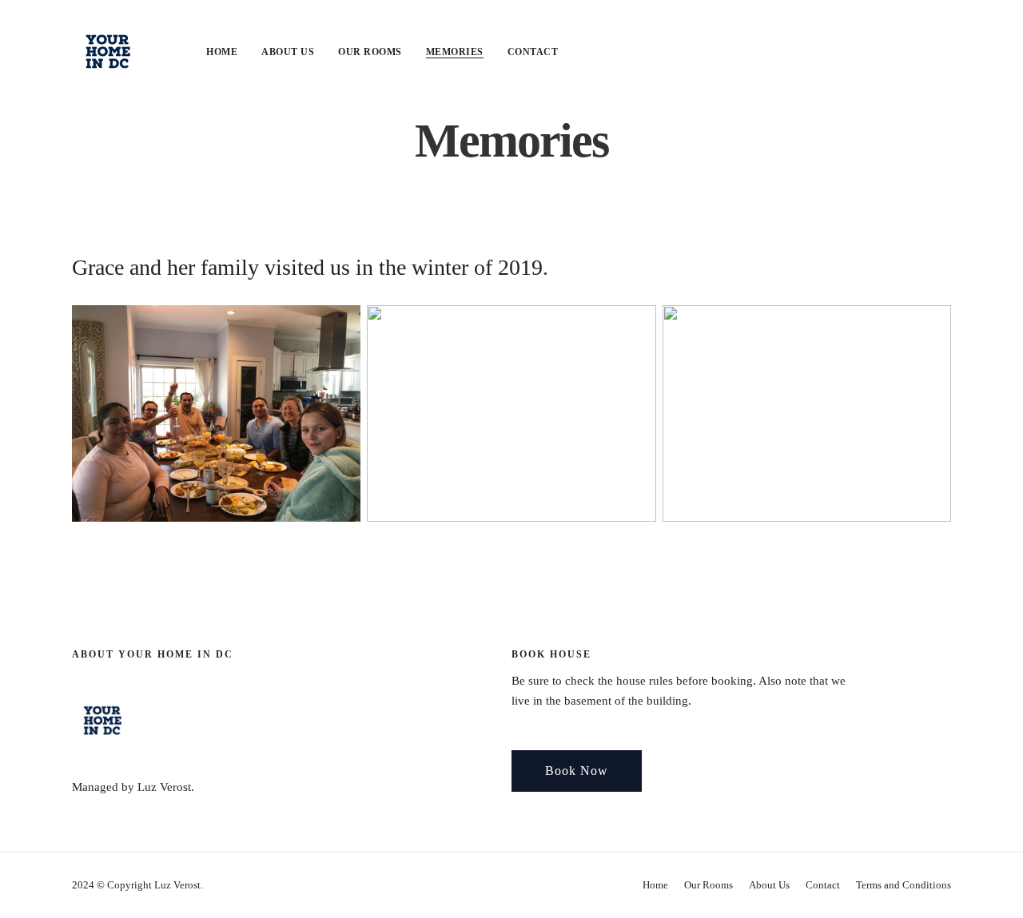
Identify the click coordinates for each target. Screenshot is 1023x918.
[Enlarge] (340, 326)
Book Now (576, 770)
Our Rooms (370, 52)
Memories (455, 52)
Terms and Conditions (903, 885)
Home (221, 52)
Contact (533, 52)
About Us (287, 52)
